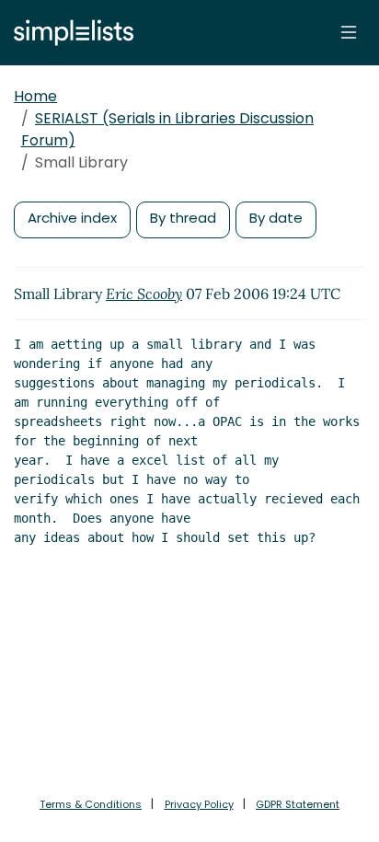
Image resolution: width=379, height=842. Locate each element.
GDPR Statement (297, 804)
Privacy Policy (199, 804)
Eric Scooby (144, 293)
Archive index (72, 217)
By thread (183, 217)
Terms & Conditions (91, 804)
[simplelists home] (69, 33)
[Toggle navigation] (348, 32)
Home (35, 96)
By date (276, 217)
